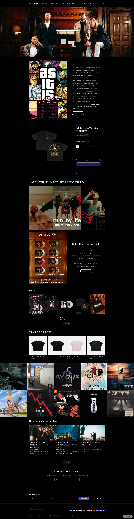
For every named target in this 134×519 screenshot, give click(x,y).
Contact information (75, 515)
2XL (97, 147)
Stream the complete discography (67, 391)
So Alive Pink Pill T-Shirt (49, 316)
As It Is (33, 515)
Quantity (77, 152)
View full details (95, 173)
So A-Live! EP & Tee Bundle (34, 316)
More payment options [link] (88, 168)
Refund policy (46, 515)
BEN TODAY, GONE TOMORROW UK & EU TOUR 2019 (39, 445)
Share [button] (78, 173)
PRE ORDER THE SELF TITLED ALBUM (67, 32)
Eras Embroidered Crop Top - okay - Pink (75, 356)
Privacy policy (53, 515)
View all (67, 323)
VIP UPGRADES (78, 113)
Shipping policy (68, 515)
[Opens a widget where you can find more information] (128, 516)
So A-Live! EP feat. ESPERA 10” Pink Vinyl (66, 317)
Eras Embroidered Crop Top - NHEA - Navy (95, 356)
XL (91, 147)
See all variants (86, 271)
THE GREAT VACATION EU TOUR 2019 (92, 444)
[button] (98, 3)
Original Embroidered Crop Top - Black (37, 356)
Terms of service (60, 515)
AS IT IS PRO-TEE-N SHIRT (81, 316)
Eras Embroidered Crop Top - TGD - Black (56, 356)
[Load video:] (67, 208)
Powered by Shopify (38, 515)
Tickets (94, 65)
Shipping (83, 137)
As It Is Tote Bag (93, 316)
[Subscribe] (77, 479)
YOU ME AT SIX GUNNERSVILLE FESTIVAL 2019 (66, 445)
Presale (98, 65)
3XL (79, 150)
